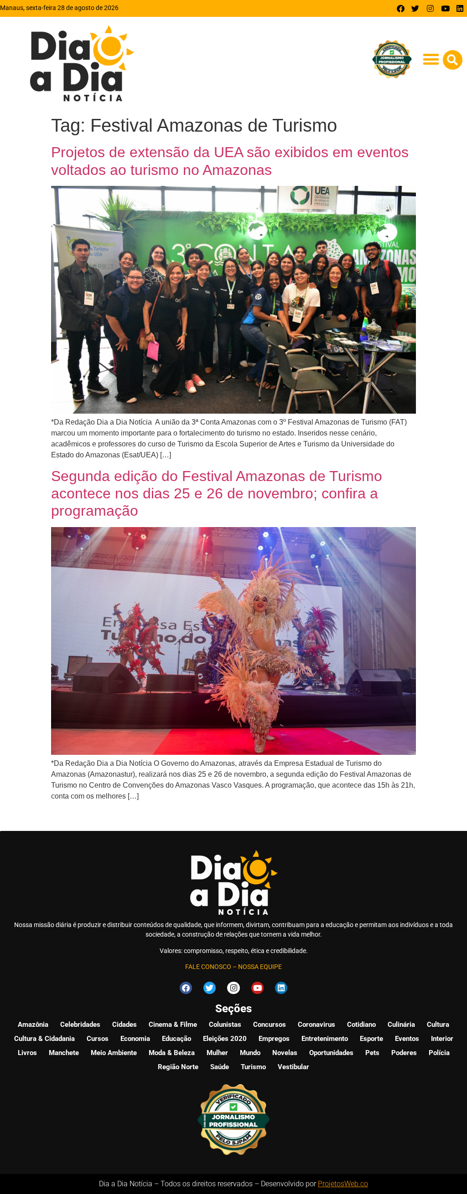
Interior (442, 1039)
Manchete (64, 1053)
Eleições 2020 (225, 1039)
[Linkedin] (460, 8)
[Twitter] (416, 8)
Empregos (274, 1039)
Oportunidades (331, 1053)
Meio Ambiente (114, 1053)
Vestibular (293, 1067)
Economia (135, 1039)
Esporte (371, 1039)
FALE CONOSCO (208, 966)
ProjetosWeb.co (343, 1183)
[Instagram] (430, 8)
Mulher (217, 1053)
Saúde (219, 1067)
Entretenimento (324, 1039)
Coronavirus (316, 1024)
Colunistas (225, 1024)
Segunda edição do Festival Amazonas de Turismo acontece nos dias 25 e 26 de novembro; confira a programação (216, 493)
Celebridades (80, 1024)
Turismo (253, 1067)
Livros (27, 1053)
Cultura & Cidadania (44, 1039)
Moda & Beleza (172, 1053)
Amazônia (33, 1024)
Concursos (269, 1024)
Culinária (401, 1024)
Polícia (439, 1053)
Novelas (284, 1053)
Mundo (250, 1053)
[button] (431, 59)
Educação (176, 1039)
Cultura (438, 1024)
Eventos (407, 1039)
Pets (372, 1053)
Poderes (404, 1053)
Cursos (98, 1039)
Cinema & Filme (173, 1024)
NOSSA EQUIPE (260, 966)
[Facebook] (401, 8)
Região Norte (178, 1067)
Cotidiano (361, 1024)
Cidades (124, 1024)
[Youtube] (445, 8)
